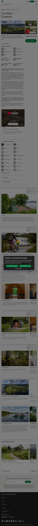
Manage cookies (18, 268)
